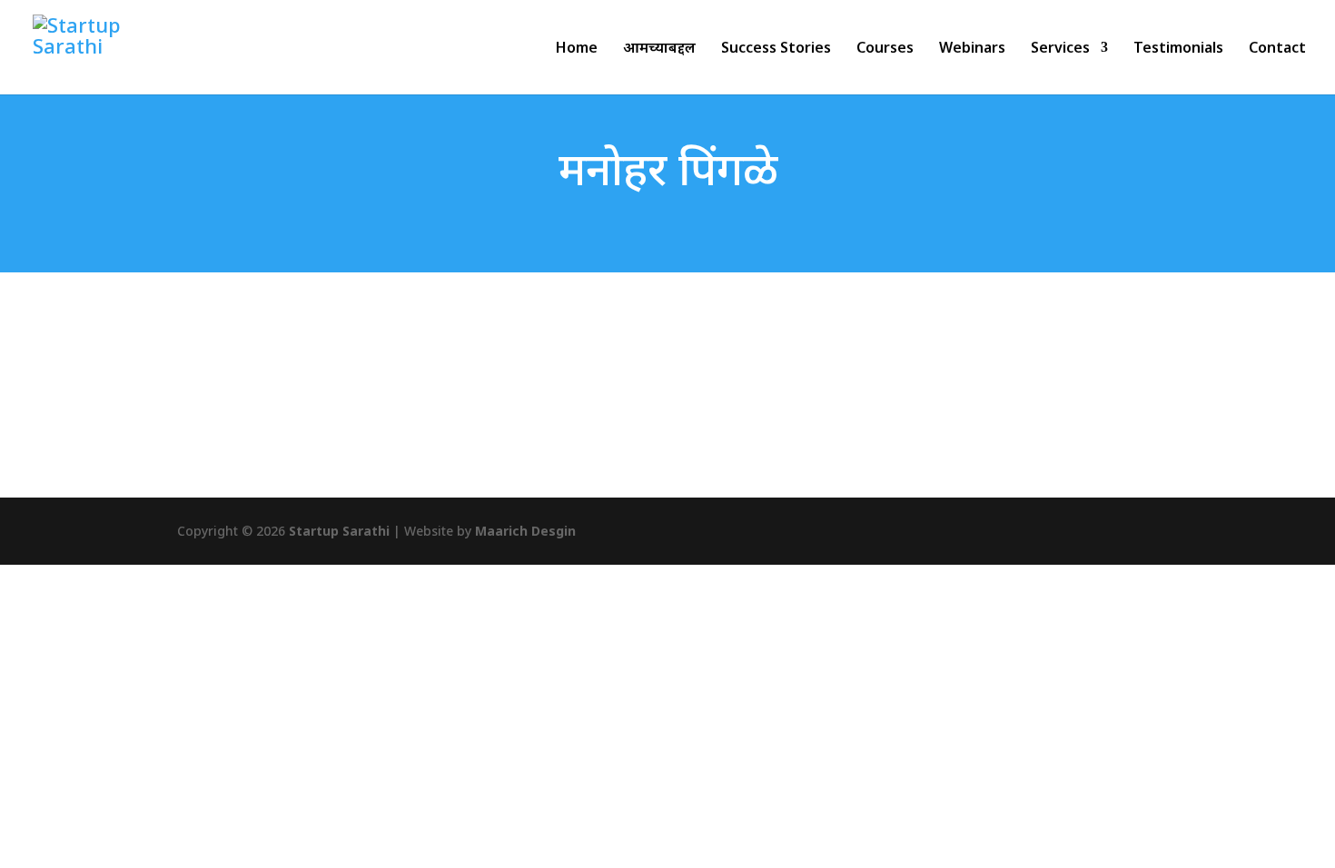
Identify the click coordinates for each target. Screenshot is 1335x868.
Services (1060, 49)
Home (577, 49)
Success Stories (776, 49)
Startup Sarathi (339, 530)
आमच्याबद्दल (659, 49)
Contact (1277, 49)
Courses (885, 49)
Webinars (972, 49)
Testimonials (1178, 49)
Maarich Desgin (525, 530)
